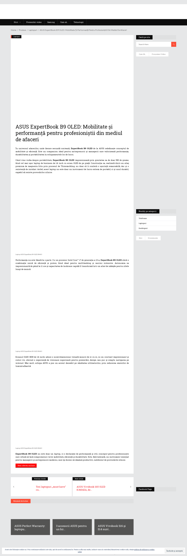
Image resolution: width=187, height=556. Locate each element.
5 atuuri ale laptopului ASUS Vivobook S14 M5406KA (154, 185)
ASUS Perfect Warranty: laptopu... (29, 527)
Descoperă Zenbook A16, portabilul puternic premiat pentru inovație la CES (153, 133)
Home (13, 30)
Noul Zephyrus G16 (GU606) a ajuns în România (163, 268)
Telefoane (143, 218)
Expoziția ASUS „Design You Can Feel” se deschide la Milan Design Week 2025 (163, 473)
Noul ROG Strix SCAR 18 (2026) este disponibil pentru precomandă (163, 283)
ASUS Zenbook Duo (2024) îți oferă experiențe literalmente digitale (156, 62)
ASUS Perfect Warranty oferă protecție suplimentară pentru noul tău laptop (162, 320)
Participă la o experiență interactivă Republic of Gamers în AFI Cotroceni (161, 435)
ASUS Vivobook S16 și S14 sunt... (112, 527)
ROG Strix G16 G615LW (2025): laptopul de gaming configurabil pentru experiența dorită (155, 147)
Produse (22, 30)
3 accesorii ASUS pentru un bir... (71, 527)
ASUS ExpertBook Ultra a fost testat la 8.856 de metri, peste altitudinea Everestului (163, 300)
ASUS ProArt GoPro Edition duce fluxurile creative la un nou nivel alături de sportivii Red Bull (163, 251)
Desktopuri (143, 228)
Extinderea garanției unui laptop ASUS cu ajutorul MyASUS (156, 110)
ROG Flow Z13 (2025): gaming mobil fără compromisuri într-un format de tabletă (155, 160)
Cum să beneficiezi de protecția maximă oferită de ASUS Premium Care (156, 85)
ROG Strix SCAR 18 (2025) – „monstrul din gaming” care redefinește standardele (153, 198)
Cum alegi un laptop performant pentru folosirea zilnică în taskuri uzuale (155, 98)
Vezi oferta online (26, 465)
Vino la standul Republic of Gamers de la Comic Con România (162, 454)
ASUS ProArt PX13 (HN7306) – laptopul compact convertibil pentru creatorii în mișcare (154, 173)
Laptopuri (33, 30)
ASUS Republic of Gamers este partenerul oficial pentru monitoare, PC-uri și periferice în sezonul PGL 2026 (163, 387)
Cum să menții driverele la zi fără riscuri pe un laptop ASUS (156, 121)
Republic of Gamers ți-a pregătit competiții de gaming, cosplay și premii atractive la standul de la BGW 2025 (163, 411)
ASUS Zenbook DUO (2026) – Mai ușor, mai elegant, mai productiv (163, 338)
